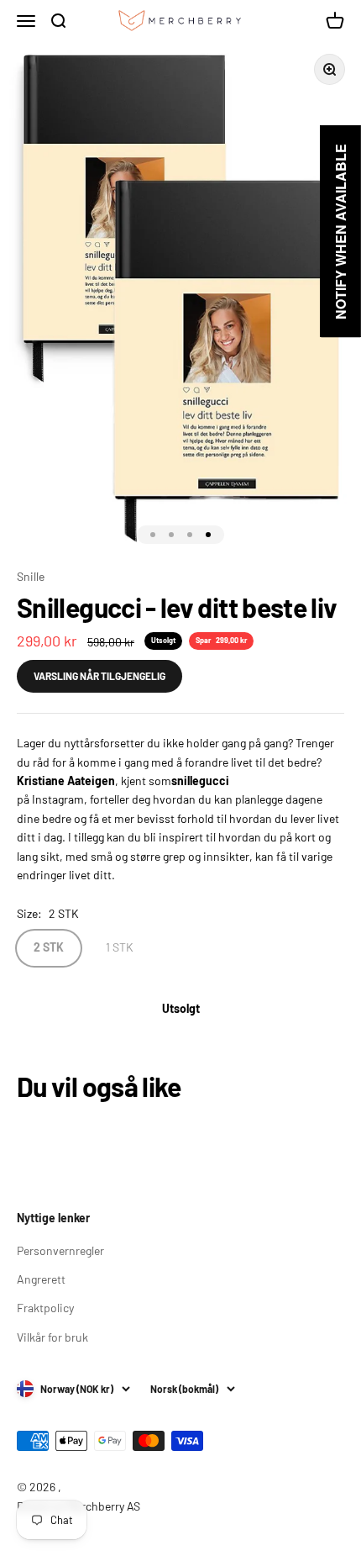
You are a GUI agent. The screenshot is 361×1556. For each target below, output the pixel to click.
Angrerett (41, 1279)
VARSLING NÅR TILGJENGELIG (99, 676)
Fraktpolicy (45, 1307)
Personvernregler (60, 1250)
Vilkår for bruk (52, 1337)
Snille (30, 576)
